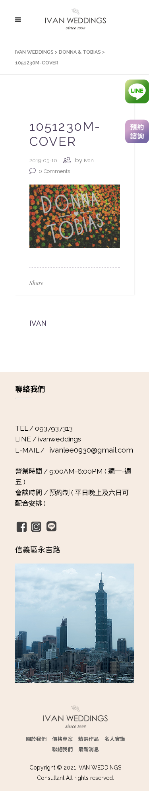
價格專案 (62, 738)
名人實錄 (114, 738)
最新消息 (88, 749)
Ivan (89, 160)
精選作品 (88, 738)
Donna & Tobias (80, 52)
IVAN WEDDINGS (34, 52)
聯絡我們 (62, 749)
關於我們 (36, 738)
